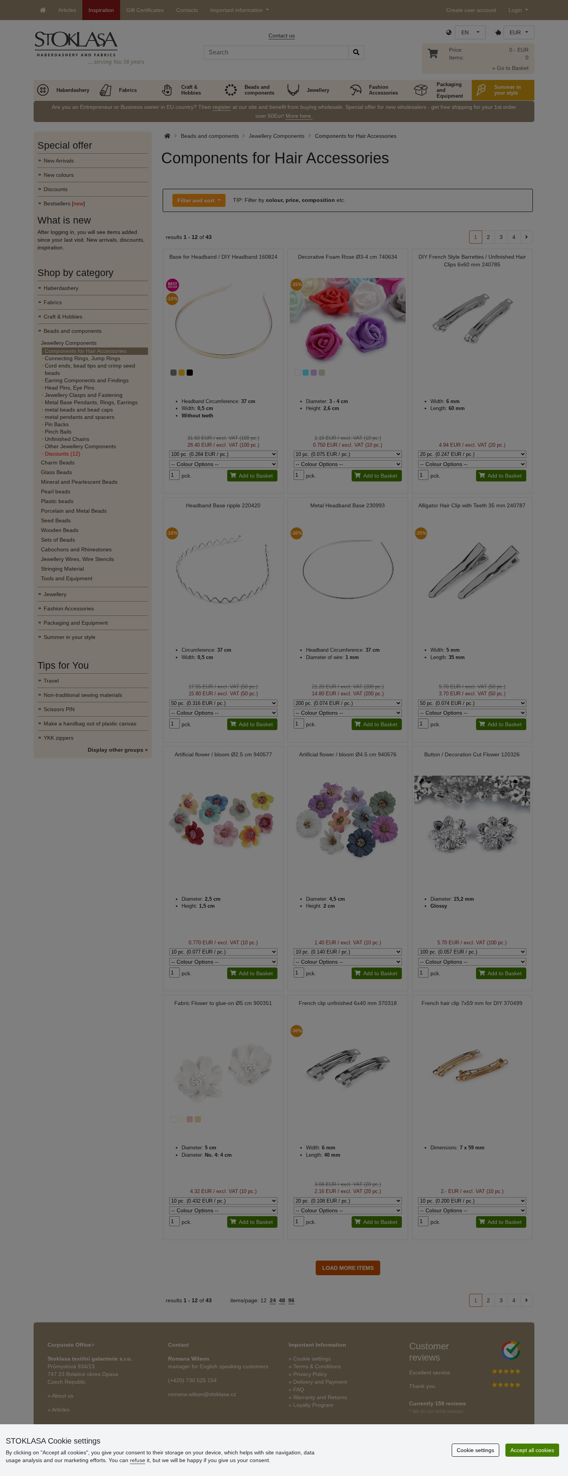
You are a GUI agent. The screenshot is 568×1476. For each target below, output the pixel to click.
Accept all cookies (532, 1450)
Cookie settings (475, 1450)
